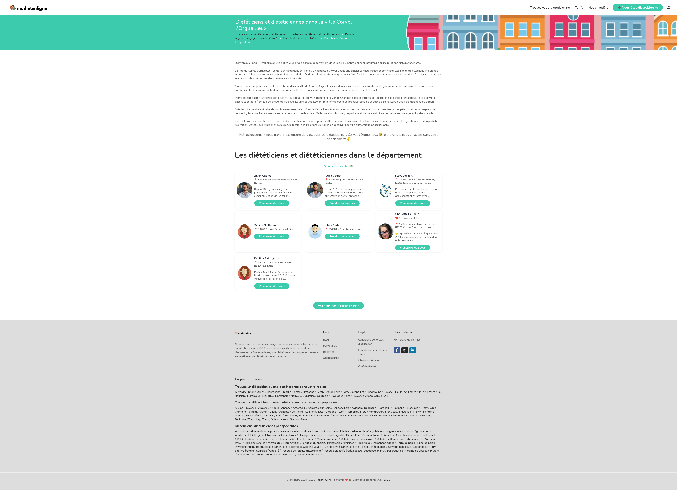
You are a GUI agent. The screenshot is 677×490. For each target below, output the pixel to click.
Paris (279, 416)
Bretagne (308, 392)
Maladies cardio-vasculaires (357, 439)
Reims (315, 416)
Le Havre (297, 412)
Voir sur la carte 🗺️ (338, 166)
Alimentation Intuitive (337, 431)
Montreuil (391, 412)
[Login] (668, 7)
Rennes (325, 416)
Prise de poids (426, 443)
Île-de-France (427, 392)
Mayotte (267, 396)
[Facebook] (397, 350)
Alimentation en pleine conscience (271, 431)
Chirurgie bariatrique (310, 435)
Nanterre (428, 412)
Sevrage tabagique (399, 447)
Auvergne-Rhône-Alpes (250, 392)
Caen (433, 408)
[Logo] (28, 7)
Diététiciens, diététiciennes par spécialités (266, 426)
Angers (274, 408)
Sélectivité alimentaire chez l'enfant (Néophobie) (356, 447)
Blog (326, 340)
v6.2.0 (387, 480)
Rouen (349, 416)
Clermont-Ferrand (246, 412)
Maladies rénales (255, 443)
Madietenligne (323, 480)
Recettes (328, 352)
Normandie (281, 396)
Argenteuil (299, 408)
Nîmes (258, 416)
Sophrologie (420, 447)
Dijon (272, 412)
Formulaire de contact (407, 340)
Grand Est (358, 392)
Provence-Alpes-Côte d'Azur (370, 396)
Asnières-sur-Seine (320, 408)
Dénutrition (353, 435)
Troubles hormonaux (309, 455)
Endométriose (254, 439)
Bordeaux (384, 408)
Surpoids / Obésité (267, 451)
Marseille (352, 412)
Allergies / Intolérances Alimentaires (274, 435)
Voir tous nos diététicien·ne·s (338, 306)
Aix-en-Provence (245, 408)
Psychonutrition (244, 447)
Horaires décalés (290, 439)
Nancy (417, 412)
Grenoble (283, 412)
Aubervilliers (341, 408)
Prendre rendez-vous (272, 203)
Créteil (263, 412)
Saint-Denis (362, 416)
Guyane (388, 392)
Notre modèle (598, 7)
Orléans (269, 416)
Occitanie (322, 396)
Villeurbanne (278, 419)
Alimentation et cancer (307, 431)
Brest (424, 408)
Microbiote (274, 443)
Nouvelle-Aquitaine (303, 396)
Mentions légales (369, 360)
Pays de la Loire (340, 396)
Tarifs (579, 7)
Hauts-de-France (405, 392)
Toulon (426, 416)
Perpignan (290, 416)
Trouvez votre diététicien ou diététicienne (260, 34)
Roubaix (337, 416)
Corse (346, 392)
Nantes (239, 416)
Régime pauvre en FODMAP (307, 447)
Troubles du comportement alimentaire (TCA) (267, 455)
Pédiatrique (363, 443)
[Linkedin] (412, 350)
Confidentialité (367, 366)
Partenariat (330, 346)
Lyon (341, 412)
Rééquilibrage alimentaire (271, 447)
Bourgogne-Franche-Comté (284, 392)
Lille (320, 412)
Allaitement (242, 435)
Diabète (387, 435)
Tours (265, 419)
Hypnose (308, 439)
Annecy (285, 408)
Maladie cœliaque (327, 439)
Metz (363, 412)
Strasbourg (412, 416)
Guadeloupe (374, 392)
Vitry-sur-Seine (298, 419)
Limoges (330, 412)
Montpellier (376, 412)
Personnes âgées (383, 443)
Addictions (241, 431)
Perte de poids (406, 443)
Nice (249, 416)
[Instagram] (404, 350)
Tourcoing (254, 419)
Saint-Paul (397, 416)
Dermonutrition (371, 435)
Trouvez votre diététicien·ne (550, 7)
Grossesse (271, 439)
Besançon (370, 408)
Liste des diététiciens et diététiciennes (316, 34)
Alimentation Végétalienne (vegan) (373, 431)
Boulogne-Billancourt (405, 408)
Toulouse (240, 419)
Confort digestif (334, 435)
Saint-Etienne (380, 416)
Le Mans (310, 412)
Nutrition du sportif (313, 443)
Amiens (263, 408)
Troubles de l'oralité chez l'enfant (301, 451)
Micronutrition (291, 443)
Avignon (357, 408)
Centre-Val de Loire (328, 392)
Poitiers (304, 416)
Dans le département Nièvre (301, 38)
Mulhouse (405, 412)
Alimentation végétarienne (413, 431)
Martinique (253, 396)
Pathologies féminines (340, 443)
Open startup (331, 358)
